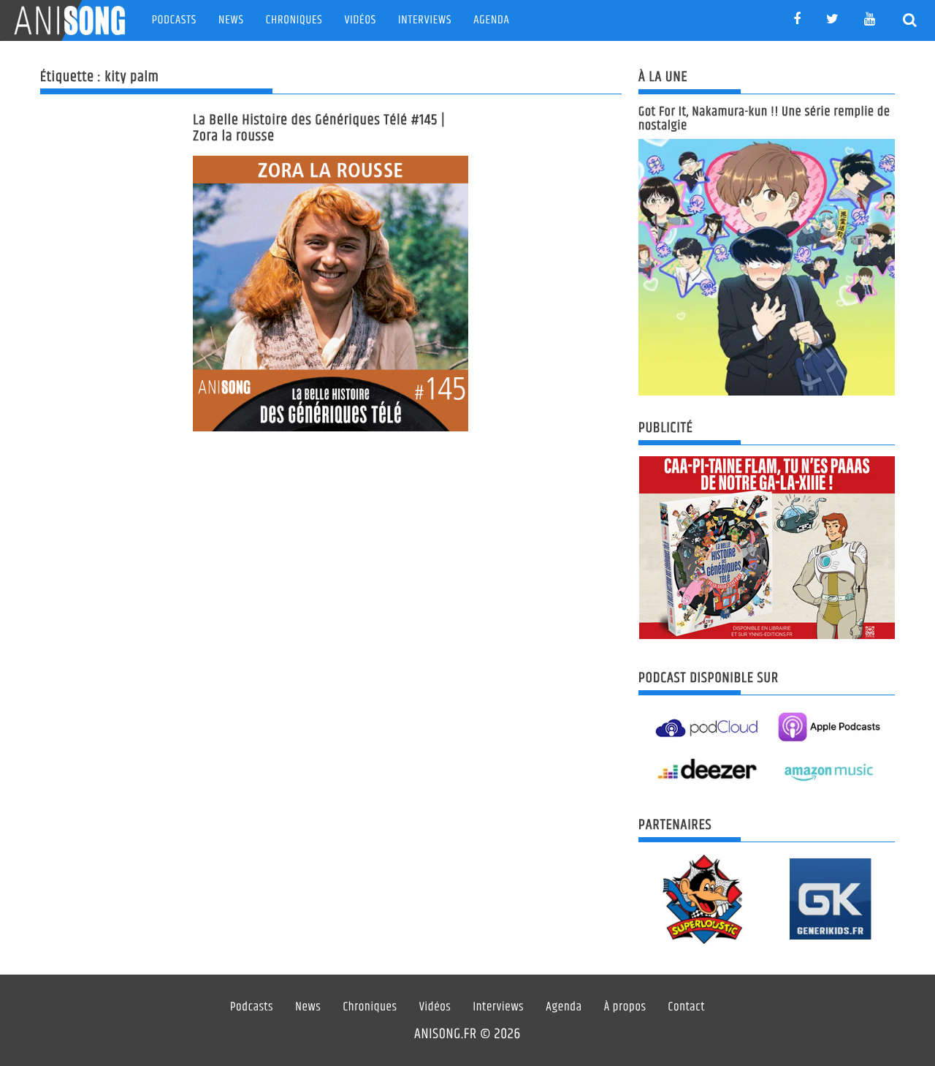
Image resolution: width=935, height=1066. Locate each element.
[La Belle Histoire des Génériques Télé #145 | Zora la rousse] (330, 293)
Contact (687, 1007)
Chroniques (294, 20)
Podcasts (174, 20)
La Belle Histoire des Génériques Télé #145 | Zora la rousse (319, 128)
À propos (625, 1007)
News (231, 20)
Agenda (491, 20)
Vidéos (360, 20)
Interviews (424, 20)
